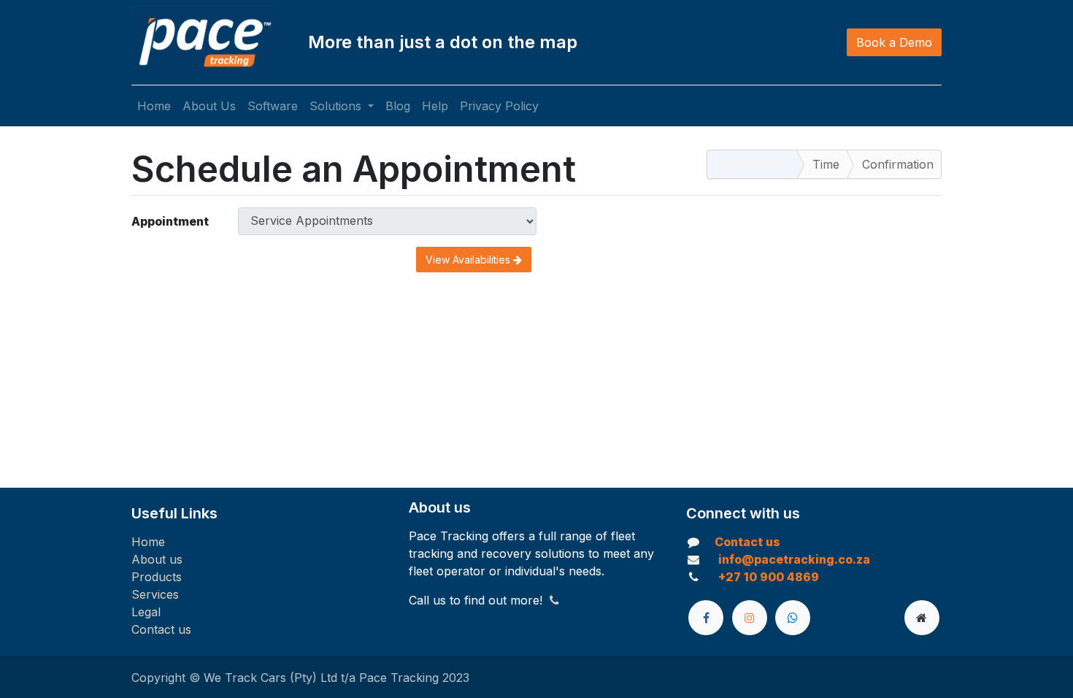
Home (148, 541)
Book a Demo (894, 42)
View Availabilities (469, 259)
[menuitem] (154, 105)
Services (155, 594)
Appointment (170, 221)
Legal (146, 612)
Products (156, 576)
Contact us (161, 629)
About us (156, 559)
